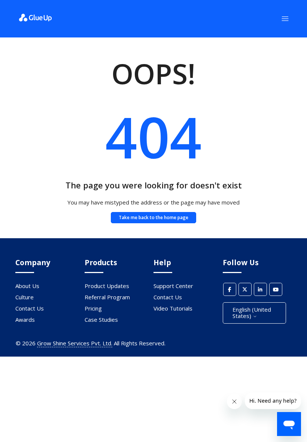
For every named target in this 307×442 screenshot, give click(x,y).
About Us (27, 286)
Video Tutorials (173, 308)
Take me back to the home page (153, 217)
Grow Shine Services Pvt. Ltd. (74, 343)
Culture (24, 297)
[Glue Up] (35, 23)
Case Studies (101, 319)
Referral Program (107, 297)
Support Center (173, 286)
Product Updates (107, 286)
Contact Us (29, 308)
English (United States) (251, 313)
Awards (25, 319)
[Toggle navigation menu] (285, 18)
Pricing (93, 308)
